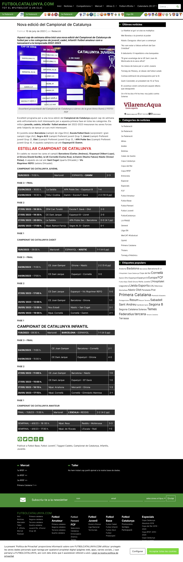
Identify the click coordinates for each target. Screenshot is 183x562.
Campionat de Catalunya (86, 445)
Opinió (124, 240)
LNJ (152, 285)
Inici (59, 6)
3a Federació (126, 136)
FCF (123, 191)
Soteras (142, 309)
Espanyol (133, 278)
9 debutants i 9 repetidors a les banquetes (139, 53)
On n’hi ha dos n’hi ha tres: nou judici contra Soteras (140, 95)
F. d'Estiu (21, 528)
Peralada (146, 290)
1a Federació (126, 126)
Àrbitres (124, 151)
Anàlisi (124, 146)
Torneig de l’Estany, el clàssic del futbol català (141, 71)
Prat (153, 289)
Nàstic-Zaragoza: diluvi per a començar (138, 40)
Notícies (68, 6)
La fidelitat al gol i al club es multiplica (137, 30)
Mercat (98, 6)
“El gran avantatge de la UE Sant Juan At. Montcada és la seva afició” (139, 59)
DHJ (126, 278)
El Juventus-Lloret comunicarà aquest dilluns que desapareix (140, 87)
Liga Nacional (93, 527)
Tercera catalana (36, 522)
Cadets (68, 445)
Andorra (122, 269)
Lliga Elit (124, 230)
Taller (19, 525)
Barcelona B (153, 269)
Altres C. (110, 6)
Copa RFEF (126, 171)
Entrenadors (76, 534)
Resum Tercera (144, 300)
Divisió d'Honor (94, 524)
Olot (138, 289)
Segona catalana (36, 519)
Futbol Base (34, 445)
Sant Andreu (127, 304)
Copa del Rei (126, 166)
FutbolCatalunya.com (28, 3)
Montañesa (123, 290)
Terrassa (124, 318)
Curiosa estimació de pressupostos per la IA (140, 76)
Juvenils (21, 449)
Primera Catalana (128, 245)
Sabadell (156, 300)
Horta (140, 281)
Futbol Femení (127, 205)
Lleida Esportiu (139, 285)
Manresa (159, 286)
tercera (140, 314)
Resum (134, 300)
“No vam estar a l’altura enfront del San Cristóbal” (138, 46)
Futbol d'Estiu (126, 6)
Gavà (130, 282)
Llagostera (124, 286)
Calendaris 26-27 (146, 6)
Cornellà (157, 273)
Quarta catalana (35, 525)
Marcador (21, 522)
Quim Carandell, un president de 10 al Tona (140, 81)
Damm (121, 278)
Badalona (133, 268)
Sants (146, 305)
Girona (135, 282)
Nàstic (131, 289)
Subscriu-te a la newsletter (50, 499)
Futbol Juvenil (48, 445)
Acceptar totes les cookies (162, 551)
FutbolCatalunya (128, 215)
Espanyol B (142, 278)
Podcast (20, 534)
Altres (123, 141)
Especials (125, 186)
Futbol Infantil (111, 527)
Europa (152, 277)
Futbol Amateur (128, 196)
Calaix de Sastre (128, 156)
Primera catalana (36, 516)
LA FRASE (125, 220)
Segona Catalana (128, 309)
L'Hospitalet (157, 281)
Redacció (56, 31)
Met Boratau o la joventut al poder (136, 35)
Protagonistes (124, 300)
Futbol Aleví (111, 530)
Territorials (92, 530)
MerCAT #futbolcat (129, 235)
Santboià (140, 305)
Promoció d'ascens (158, 295)
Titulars (124, 250)
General (124, 225)
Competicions (83, 6)
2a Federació (126, 131)
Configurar (137, 551)
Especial (124, 181)
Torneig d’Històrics (129, 255)
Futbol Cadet (111, 524)
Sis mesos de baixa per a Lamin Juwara (138, 66)
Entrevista (125, 176)
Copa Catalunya (128, 161)
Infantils (104, 445)
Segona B (156, 304)
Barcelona (143, 269)
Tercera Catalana (152, 315)
